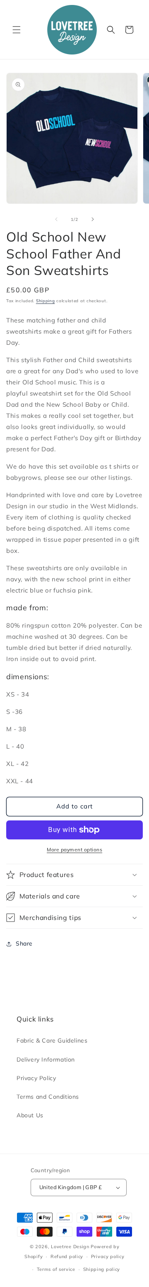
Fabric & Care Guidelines (52, 1040)
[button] (16, 30)
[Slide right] (93, 219)
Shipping (45, 300)
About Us (30, 1115)
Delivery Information (46, 1059)
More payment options (74, 849)
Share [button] (24, 943)
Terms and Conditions (48, 1096)
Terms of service (56, 1269)
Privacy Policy (36, 1078)
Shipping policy (101, 1269)
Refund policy (66, 1256)
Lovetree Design (70, 1246)
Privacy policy (108, 1256)
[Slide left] (56, 219)
